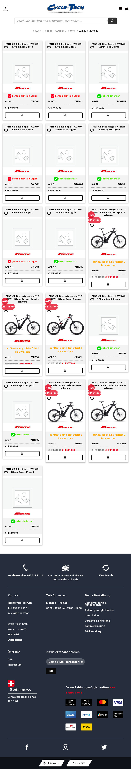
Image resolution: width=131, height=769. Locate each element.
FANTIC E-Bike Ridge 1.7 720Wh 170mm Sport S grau (109, 297)
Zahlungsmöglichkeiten (99, 610)
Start (37, 31)
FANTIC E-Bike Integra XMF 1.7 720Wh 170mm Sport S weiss (65, 297)
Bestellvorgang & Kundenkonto (95, 603)
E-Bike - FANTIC (54, 31)
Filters (76, 763)
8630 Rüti (13, 634)
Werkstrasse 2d (17, 629)
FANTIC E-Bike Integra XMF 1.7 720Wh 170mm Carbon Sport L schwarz (22, 299)
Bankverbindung (95, 626)
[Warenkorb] (126, 8)
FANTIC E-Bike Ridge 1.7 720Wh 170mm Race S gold (22, 128)
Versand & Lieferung (97, 620)
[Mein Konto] (5, 8)
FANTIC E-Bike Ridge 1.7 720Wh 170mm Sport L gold (65, 211)
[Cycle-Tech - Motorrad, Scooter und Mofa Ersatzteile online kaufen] (65, 8)
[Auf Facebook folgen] (27, 748)
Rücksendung (93, 631)
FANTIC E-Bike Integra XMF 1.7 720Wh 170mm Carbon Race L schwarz (65, 385)
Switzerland (15, 639)
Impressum (14, 664)
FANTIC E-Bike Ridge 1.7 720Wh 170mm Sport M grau (22, 384)
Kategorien (53, 763)
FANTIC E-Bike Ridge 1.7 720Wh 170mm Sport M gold (22, 470)
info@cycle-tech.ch (20, 602)
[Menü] (121, 8)
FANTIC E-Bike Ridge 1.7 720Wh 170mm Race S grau (22, 211)
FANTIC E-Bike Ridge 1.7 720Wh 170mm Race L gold (22, 45)
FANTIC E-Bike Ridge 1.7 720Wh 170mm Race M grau (109, 45)
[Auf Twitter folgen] (104, 748)
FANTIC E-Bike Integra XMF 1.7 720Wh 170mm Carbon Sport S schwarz (108, 212)
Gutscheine (92, 615)
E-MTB (71, 31)
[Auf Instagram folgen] (65, 748)
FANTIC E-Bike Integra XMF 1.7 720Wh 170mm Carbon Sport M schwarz (109, 385)
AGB (10, 659)
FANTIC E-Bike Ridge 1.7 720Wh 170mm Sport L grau (109, 128)
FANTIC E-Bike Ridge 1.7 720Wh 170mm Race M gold (65, 128)
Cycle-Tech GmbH (19, 623)
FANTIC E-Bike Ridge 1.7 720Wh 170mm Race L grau (65, 45)
